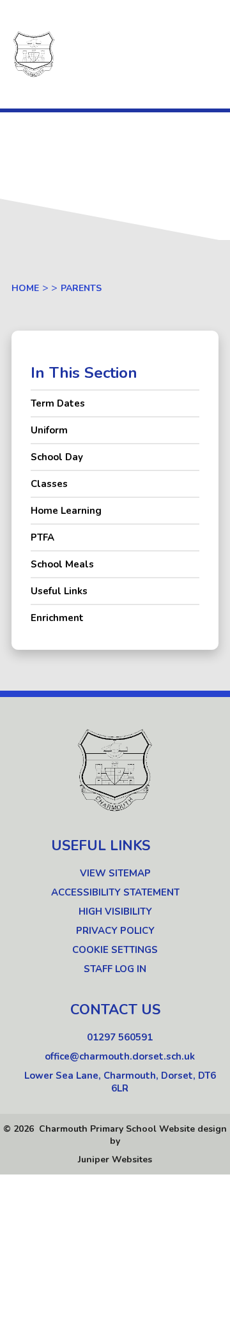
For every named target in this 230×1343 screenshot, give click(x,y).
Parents (81, 288)
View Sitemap (115, 873)
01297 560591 (120, 1037)
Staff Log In (115, 969)
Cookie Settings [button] (115, 949)
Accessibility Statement (115, 892)
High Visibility (115, 911)
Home (25, 288)
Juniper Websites (115, 1159)
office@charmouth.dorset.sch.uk (120, 1056)
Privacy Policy (115, 930)
